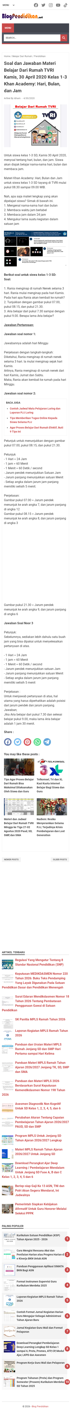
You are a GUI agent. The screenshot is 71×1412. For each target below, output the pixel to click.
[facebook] (8, 742)
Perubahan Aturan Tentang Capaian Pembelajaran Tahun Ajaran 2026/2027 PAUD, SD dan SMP (42, 1122)
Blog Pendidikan (40, 1406)
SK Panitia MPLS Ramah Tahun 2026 (40, 1019)
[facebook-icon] (36, 5)
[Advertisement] (35, 911)
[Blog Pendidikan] (22, 17)
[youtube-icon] (58, 5)
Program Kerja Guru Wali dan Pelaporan (41, 1362)
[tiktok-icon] (65, 5)
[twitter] (17, 742)
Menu (8, 28)
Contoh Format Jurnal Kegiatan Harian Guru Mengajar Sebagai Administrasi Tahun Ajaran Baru (40, 1315)
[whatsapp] (37, 742)
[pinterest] (27, 742)
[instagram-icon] (51, 5)
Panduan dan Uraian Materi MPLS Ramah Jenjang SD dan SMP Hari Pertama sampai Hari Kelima (38, 1049)
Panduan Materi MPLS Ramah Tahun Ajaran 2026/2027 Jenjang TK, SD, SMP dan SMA (42, 1067)
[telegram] (47, 742)
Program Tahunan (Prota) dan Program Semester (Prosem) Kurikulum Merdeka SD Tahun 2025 (40, 1381)
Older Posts (60, 859)
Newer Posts (11, 859)
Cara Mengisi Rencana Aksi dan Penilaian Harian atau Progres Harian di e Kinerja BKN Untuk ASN (41, 1254)
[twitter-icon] (43, 5)
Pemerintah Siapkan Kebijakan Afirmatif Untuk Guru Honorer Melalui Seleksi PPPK (40, 1208)
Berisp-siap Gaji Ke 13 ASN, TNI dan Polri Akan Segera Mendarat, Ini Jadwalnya (39, 1190)
